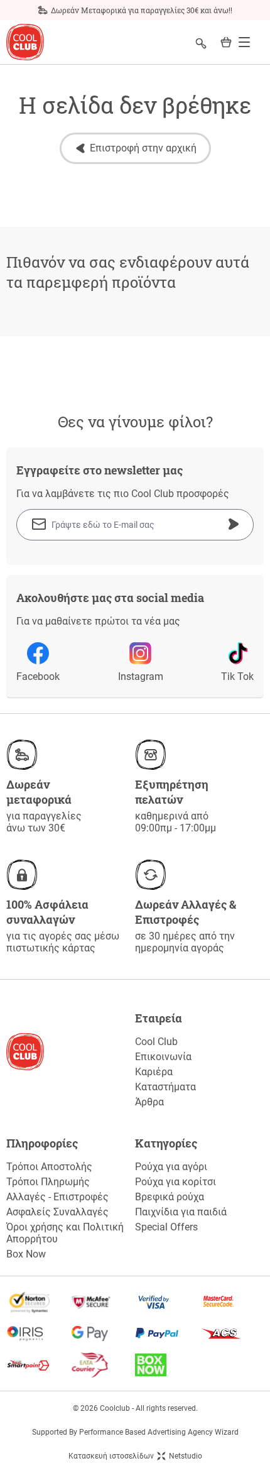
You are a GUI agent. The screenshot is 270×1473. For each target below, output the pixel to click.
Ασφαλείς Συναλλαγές (57, 1212)
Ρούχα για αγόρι (171, 1167)
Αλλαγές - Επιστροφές (57, 1197)
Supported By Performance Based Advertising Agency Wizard (135, 1432)
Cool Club (156, 1042)
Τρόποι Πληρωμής (48, 1182)
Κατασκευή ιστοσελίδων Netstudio (135, 1456)
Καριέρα (154, 1072)
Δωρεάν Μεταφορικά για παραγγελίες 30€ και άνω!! (141, 10)
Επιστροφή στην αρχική (143, 148)
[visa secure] (167, 1302)
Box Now (26, 1254)
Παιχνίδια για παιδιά (181, 1212)
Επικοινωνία (163, 1057)
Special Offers (166, 1227)
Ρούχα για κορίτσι (175, 1182)
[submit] (233, 524)
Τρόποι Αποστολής (49, 1167)
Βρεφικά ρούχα (169, 1197)
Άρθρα (149, 1102)
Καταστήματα (165, 1087)
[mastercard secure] (232, 1302)
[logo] (25, 42)
